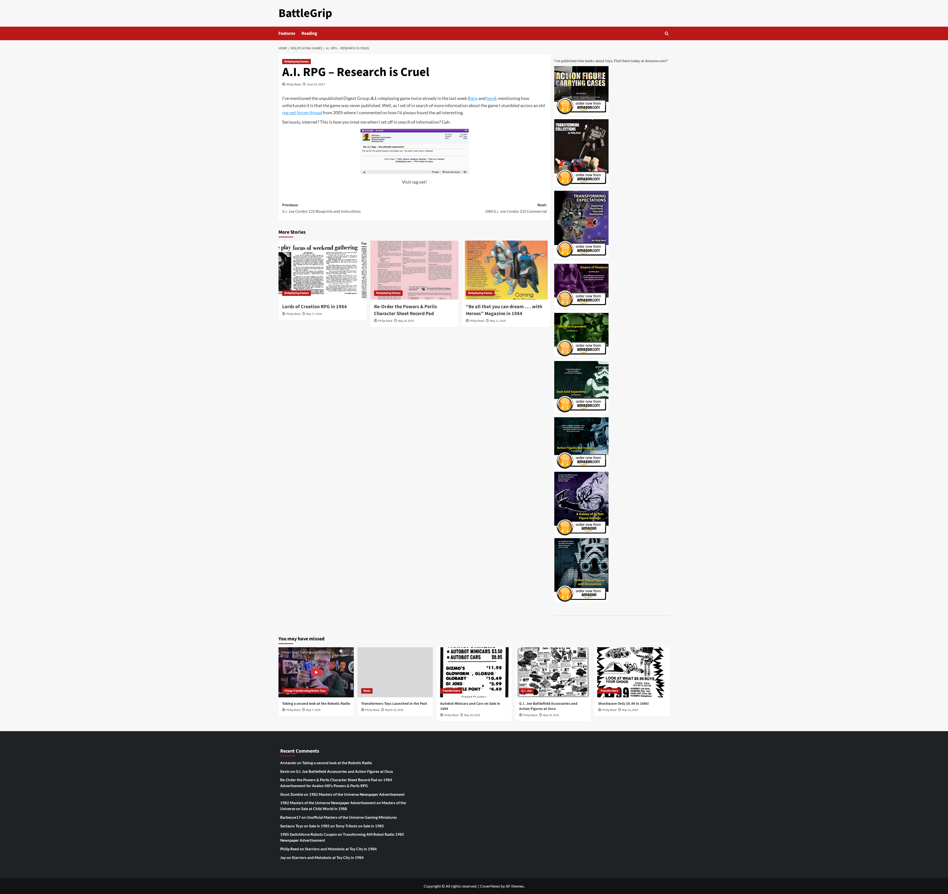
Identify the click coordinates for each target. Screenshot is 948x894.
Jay (283, 857)
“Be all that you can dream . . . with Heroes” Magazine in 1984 (504, 310)
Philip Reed (293, 84)
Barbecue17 (290, 817)
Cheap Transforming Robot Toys (305, 691)
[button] (667, 33)
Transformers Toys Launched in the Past (394, 703)
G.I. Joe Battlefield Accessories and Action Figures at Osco (548, 706)
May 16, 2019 (406, 321)
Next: (516, 208)
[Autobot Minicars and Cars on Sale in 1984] (474, 672)
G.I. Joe (526, 691)
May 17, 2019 (314, 314)
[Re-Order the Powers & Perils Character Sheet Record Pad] (414, 270)
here (473, 98)
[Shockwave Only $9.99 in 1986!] (632, 672)
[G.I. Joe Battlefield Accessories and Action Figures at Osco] (553, 672)
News (366, 691)
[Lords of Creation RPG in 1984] (322, 270)
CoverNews (490, 886)
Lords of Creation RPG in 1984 (314, 306)
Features (286, 33)
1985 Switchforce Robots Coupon (308, 834)
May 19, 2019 (630, 710)
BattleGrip (305, 13)
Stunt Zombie (291, 794)
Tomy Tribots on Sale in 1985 (360, 826)
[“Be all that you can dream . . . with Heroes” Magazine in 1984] (506, 270)
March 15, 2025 (394, 710)
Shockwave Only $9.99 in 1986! (623, 703)
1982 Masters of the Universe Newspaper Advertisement (357, 794)
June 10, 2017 (316, 84)
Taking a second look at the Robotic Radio (316, 703)
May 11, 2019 (498, 321)
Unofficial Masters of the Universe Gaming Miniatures (352, 817)
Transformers (451, 691)
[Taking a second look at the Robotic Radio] (316, 672)
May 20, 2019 (472, 715)
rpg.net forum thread (302, 112)
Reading (309, 33)
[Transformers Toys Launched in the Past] (395, 672)
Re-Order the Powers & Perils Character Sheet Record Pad (405, 310)
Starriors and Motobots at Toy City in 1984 (341, 849)
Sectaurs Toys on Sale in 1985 (305, 826)
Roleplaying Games (296, 61)
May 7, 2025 (313, 710)
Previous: (321, 208)
